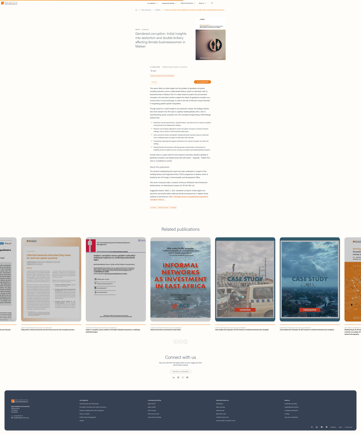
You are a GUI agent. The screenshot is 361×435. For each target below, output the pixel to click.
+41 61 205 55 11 (18, 416)
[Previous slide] (180, 342)
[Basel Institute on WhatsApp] (183, 377)
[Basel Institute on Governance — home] (73, 3)
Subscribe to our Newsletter (180, 371)
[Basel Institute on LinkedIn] (174, 377)
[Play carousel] (175, 342)
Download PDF (203, 82)
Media (340, 427)
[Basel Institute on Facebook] (178, 377)
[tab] (154, 81)
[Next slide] (185, 342)
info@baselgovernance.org (21, 418)
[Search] (212, 3)
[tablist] (154, 82)
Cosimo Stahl (156, 67)
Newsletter (333, 427)
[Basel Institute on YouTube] (187, 377)
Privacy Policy (348, 427)
